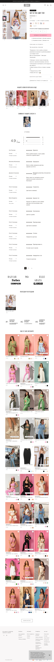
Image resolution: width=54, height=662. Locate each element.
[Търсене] (5, 5)
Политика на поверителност (38, 643)
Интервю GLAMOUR (46, 644)
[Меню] (3, 5)
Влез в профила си (30, 634)
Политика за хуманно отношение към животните (38, 647)
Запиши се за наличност (43, 28)
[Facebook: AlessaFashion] (4, 635)
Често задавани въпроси (22, 635)
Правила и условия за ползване (39, 640)
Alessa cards (46, 634)
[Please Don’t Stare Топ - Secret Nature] (30, 26)
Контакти (20, 637)
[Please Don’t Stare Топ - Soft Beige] (33, 23)
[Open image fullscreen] (24, 37)
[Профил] (48, 5)
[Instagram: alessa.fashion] (6, 635)
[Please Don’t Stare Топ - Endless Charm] (38, 23)
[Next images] (4, 40)
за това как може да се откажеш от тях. (37, 657)
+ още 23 (34, 25)
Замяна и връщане (39, 637)
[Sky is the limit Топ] (4, 12)
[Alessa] (27, 5)
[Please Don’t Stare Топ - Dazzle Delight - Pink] (43, 23)
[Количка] (50, 5)
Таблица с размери (22, 639)
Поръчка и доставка (37, 635)
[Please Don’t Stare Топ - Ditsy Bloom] (36, 23)
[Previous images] (4, 9)
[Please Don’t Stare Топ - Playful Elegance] (41, 23)
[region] (27, 99)
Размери (33, 20)
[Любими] (45, 5)
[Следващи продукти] (49, 99)
